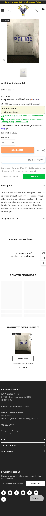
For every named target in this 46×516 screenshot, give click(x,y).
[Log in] (36, 10)
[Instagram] (10, 492)
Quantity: (5, 137)
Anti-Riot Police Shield (23, 363)
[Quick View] (31, 340)
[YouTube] (36, 492)
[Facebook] (3, 492)
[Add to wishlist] (31, 335)
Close (44, 2)
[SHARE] (43, 150)
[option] (23, 41)
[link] (38, 150)
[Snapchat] (29, 492)
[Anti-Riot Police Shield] (23, 343)
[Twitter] (3, 499)
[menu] (2, 10)
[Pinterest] (16, 492)
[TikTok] (23, 492)
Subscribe (34, 176)
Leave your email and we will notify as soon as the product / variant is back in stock (23, 169)
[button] (23, 99)
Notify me (23, 358)
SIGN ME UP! (35, 483)
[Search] (9, 10)
